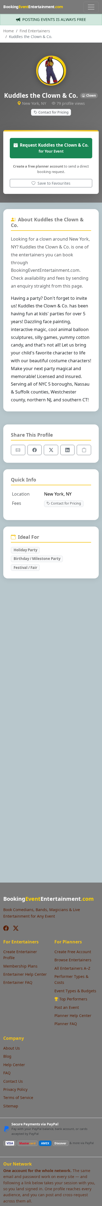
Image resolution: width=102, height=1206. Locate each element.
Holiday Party (25, 549)
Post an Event (66, 1007)
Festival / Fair (25, 567)
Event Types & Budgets (75, 990)
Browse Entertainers (72, 959)
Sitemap (10, 1106)
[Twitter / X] (15, 928)
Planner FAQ (65, 1023)
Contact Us (13, 1081)
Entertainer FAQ (17, 982)
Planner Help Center (72, 1015)
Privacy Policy (15, 1089)
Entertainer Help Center (25, 974)
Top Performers (73, 999)
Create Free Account (72, 951)
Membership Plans (20, 966)
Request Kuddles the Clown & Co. (54, 147)
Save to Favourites (53, 183)
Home (8, 30)
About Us (11, 1048)
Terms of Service (18, 1097)
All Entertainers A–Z (72, 968)
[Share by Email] (18, 450)
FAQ (7, 1072)
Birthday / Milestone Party (37, 558)
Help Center (14, 1064)
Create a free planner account (38, 166)
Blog (7, 1056)
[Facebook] (6, 928)
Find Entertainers (35, 30)
